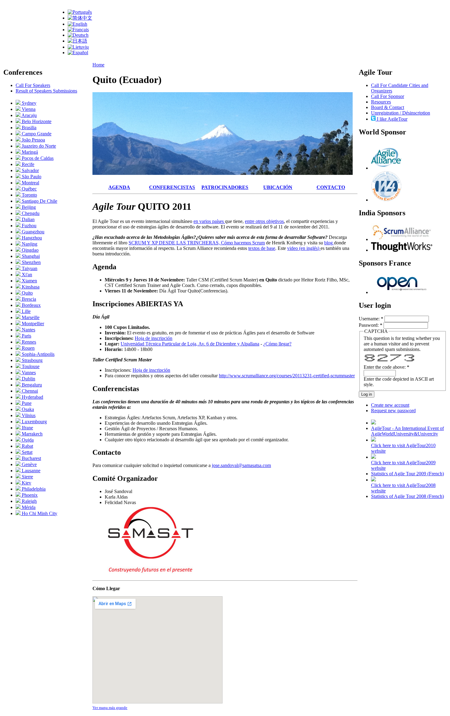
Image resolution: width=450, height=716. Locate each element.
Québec (29, 188)
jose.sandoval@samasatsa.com (241, 465)
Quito (27, 293)
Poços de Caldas (37, 158)
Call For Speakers (33, 85)
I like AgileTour (391, 119)
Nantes (28, 329)
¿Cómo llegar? (277, 343)
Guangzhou (32, 231)
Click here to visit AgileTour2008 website (403, 488)
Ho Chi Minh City (39, 513)
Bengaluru (31, 384)
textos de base (261, 248)
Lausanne (30, 470)
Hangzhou (31, 237)
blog (329, 242)
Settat (26, 452)
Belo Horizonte (36, 121)
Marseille (30, 317)
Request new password (393, 410)
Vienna (28, 109)
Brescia (28, 299)
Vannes (28, 372)
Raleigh (29, 501)
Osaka (27, 409)
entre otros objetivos (264, 221)
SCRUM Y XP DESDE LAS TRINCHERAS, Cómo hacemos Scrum (197, 242)
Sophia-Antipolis (37, 354)
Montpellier (32, 323)
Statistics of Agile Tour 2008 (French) (407, 496)
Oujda (27, 440)
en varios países (209, 221)
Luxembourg (34, 421)
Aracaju (29, 115)
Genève (29, 464)
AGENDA (119, 187)
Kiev (26, 482)
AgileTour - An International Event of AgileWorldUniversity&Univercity (407, 431)
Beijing (28, 207)
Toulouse (30, 366)
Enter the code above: (386, 367)
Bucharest (31, 458)
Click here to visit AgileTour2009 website (403, 465)
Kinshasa (30, 286)
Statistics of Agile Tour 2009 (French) (407, 473)
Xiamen (29, 280)
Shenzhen (31, 262)
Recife (27, 164)
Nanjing (29, 244)
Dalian (28, 219)
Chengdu (30, 213)
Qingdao (30, 250)
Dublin (28, 378)
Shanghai (30, 256)
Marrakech (32, 433)
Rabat (27, 446)
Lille (26, 311)
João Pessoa (33, 139)
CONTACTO (331, 187)
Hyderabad (32, 397)
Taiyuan (29, 268)
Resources (381, 101)
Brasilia (28, 127)
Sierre (27, 476)
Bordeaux (31, 305)
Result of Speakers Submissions (46, 90)
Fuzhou (28, 225)
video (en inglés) (304, 248)
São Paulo (31, 176)
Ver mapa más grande (109, 707)
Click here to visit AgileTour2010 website (403, 448)
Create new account (390, 405)
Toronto (29, 195)
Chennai (29, 391)
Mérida (28, 507)
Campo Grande (36, 133)
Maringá (29, 152)
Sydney (28, 103)
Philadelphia (33, 489)
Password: (370, 325)
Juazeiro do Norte (38, 146)
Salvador (30, 170)
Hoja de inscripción (153, 338)
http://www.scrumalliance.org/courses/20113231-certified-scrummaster (287, 375)
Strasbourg (32, 360)
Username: (371, 318)
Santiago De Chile (39, 201)
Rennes (28, 342)
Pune (26, 403)
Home (98, 64)
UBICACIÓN (277, 187)
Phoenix (29, 495)
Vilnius (28, 415)
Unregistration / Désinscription (400, 112)
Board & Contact (387, 107)
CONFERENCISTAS (172, 187)
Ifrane (27, 427)
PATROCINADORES (224, 187)
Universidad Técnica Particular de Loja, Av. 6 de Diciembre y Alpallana (190, 343)
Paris (26, 335)
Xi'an (26, 274)
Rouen (28, 348)
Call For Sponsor (387, 96)
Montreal (30, 182)
